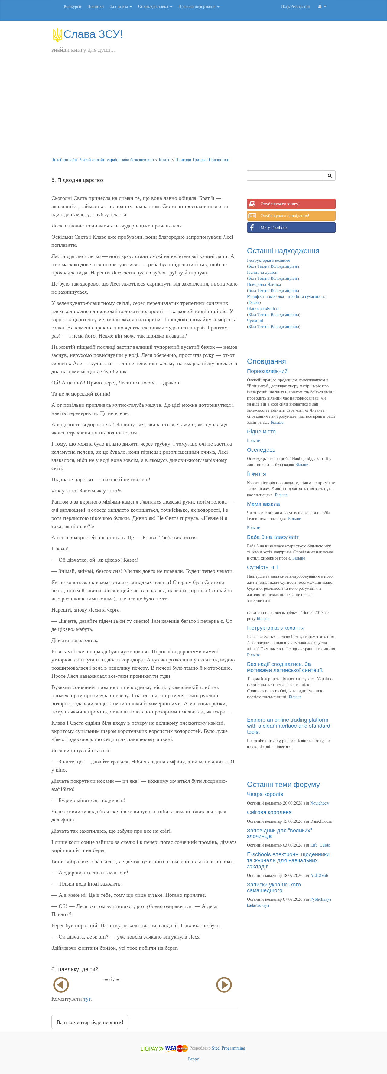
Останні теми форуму (283, 784)
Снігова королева (269, 812)
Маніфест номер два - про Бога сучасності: (286, 296)
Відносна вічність (263, 308)
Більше (277, 422)
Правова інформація (197, 6)
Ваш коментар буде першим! (90, 1022)
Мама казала (263, 504)
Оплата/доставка (153, 6)
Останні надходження (283, 250)
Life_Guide (320, 845)
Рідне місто (261, 431)
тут (87, 998)
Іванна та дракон (262, 272)
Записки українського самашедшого (274, 887)
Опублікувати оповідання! (285, 215)
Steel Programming (228, 1048)
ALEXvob (319, 875)
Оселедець (261, 449)
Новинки (95, 6)
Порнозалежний (267, 370)
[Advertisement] (193, 111)
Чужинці (255, 320)
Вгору (193, 1059)
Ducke (254, 302)
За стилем (119, 6)
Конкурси (72, 6)
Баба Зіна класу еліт (273, 536)
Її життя (256, 473)
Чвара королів (265, 794)
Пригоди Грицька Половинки (202, 159)
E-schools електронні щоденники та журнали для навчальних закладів (288, 860)
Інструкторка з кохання (268, 260)
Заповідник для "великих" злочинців (279, 833)
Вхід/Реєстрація (295, 6)
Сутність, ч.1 (262, 567)
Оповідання (266, 360)
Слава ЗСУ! (93, 33)
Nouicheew (319, 803)
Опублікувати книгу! (280, 204)
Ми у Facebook (274, 227)
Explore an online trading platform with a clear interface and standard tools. (288, 725)
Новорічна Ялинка (264, 284)
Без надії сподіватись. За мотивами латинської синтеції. (285, 667)
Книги (165, 159)
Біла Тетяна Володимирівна (274, 266)
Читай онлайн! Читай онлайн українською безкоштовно (102, 159)
